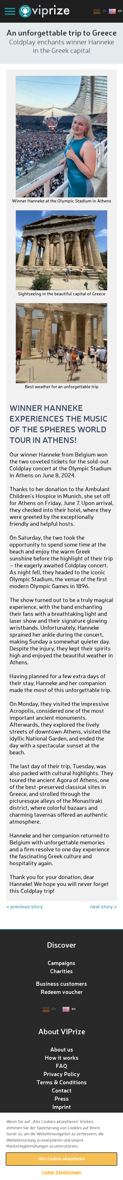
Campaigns (61, 963)
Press (62, 1098)
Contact (62, 1090)
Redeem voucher (62, 992)
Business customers (61, 983)
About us (61, 1049)
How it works (62, 1057)
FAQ (61, 1065)
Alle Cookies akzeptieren (61, 1159)
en (120, 11)
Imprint (61, 1106)
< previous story (24, 907)
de (104, 11)
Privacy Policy (62, 1074)
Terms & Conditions (62, 1082)
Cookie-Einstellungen (62, 1173)
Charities (61, 971)
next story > (103, 907)
